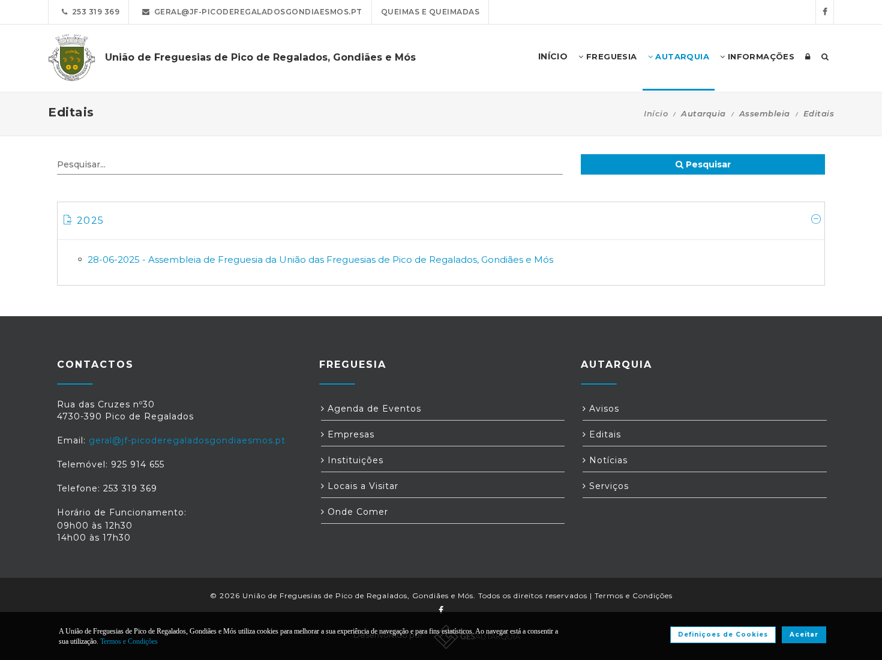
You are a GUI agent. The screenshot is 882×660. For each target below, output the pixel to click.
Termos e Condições (634, 595)
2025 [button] (90, 220)
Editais (603, 434)
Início (656, 113)
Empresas (349, 434)
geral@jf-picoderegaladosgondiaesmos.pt (256, 11)
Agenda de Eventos (373, 408)
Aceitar (804, 634)
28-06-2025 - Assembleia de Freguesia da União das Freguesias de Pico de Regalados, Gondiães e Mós (320, 259)
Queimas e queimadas (430, 11)
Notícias (607, 460)
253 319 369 (94, 11)
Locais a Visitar (361, 486)
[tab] (441, 221)
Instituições (354, 460)
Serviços (607, 486)
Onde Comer (356, 511)
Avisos (602, 408)
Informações (759, 56)
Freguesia (610, 56)
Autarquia (681, 56)
